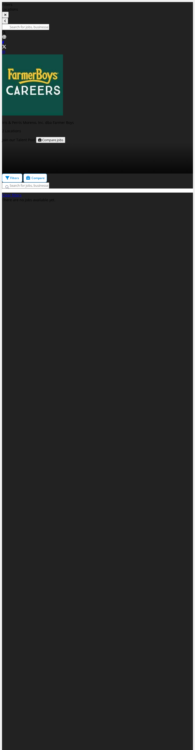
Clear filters (12, 195)
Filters (14, 178)
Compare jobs (52, 140)
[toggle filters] (5, 15)
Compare (38, 178)
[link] (97, 37)
